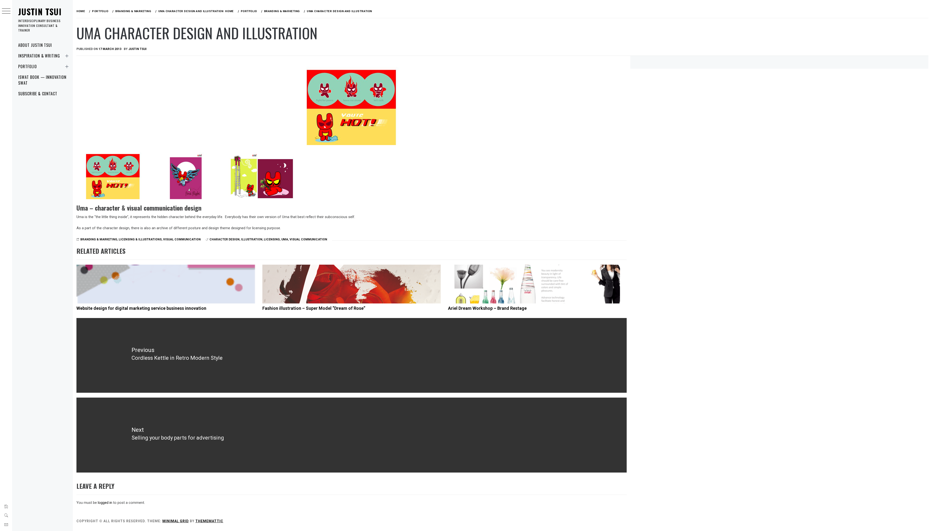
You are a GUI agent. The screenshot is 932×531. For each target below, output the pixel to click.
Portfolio (27, 66)
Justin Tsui (40, 11)
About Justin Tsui (35, 45)
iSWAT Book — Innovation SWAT (42, 80)
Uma (284, 239)
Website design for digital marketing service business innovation (141, 308)
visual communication (308, 239)
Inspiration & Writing (39, 56)
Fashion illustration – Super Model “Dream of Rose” (313, 308)
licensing (272, 239)
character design (224, 239)
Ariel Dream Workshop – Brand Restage (487, 308)
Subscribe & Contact (37, 94)
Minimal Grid (175, 521)
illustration (251, 239)
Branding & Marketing (98, 239)
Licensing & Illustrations (140, 239)
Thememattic (209, 521)
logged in (105, 502)
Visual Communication (182, 239)
